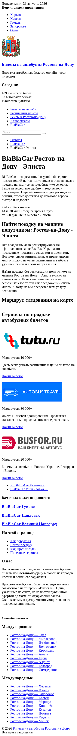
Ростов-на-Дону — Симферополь (34, 670)
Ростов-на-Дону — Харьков (30, 686)
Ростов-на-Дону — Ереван (29, 698)
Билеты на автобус (23, 109)
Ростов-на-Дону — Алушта (30, 662)
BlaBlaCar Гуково (18, 506)
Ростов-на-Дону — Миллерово (32, 639)
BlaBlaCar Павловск (21, 515)
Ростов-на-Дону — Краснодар (32, 650)
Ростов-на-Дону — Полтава (30, 713)
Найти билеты (12, 376)
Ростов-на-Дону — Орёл (28, 635)
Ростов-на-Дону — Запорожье (32, 694)
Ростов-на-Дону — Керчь (28, 658)
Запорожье (18, 26)
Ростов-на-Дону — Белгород (31, 666)
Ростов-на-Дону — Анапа (29, 654)
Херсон (15, 18)
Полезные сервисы (24, 552)
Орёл (14, 30)
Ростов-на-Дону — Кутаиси (30, 709)
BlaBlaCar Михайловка (29, 489)
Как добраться (20, 541)
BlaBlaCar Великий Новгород (29, 524)
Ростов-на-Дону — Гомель (29, 690)
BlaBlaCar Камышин (27, 485)
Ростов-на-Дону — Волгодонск (33, 646)
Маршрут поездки (23, 549)
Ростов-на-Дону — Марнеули (31, 702)
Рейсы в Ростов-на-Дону (28, 117)
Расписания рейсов (24, 113)
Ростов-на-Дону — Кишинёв (31, 705)
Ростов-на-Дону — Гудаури (30, 717)
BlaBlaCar (17, 125)
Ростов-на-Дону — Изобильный (33, 642)
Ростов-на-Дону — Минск (29, 721)
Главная (16, 140)
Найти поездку (21, 545)
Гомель (15, 22)
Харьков (16, 15)
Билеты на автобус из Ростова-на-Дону (38, 64)
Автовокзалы (20, 121)
